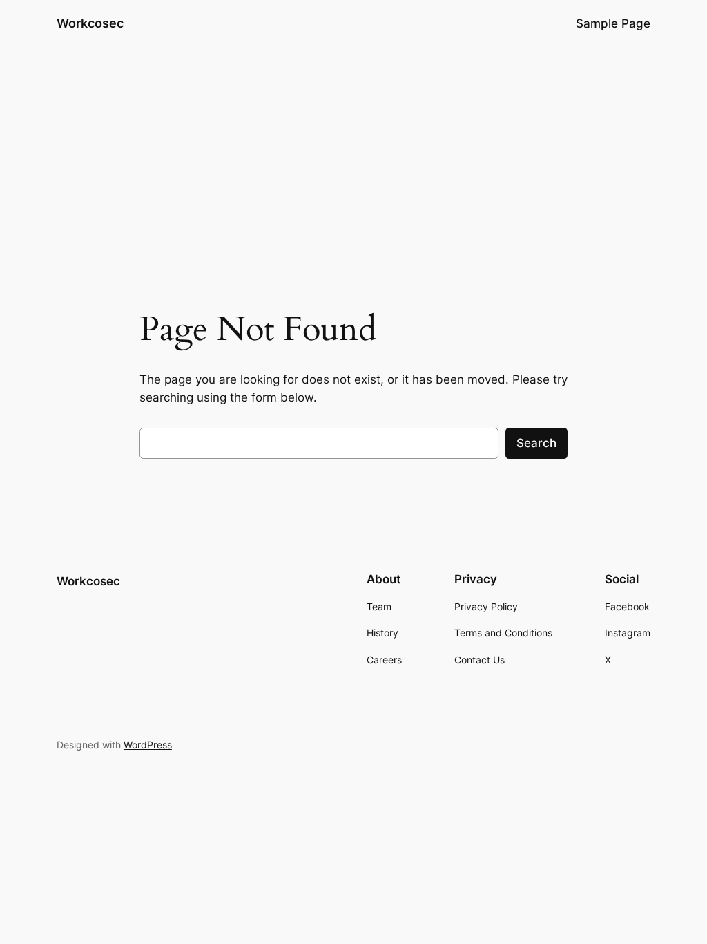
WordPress (148, 745)
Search (536, 443)
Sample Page (613, 23)
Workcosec (90, 23)
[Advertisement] (353, 157)
